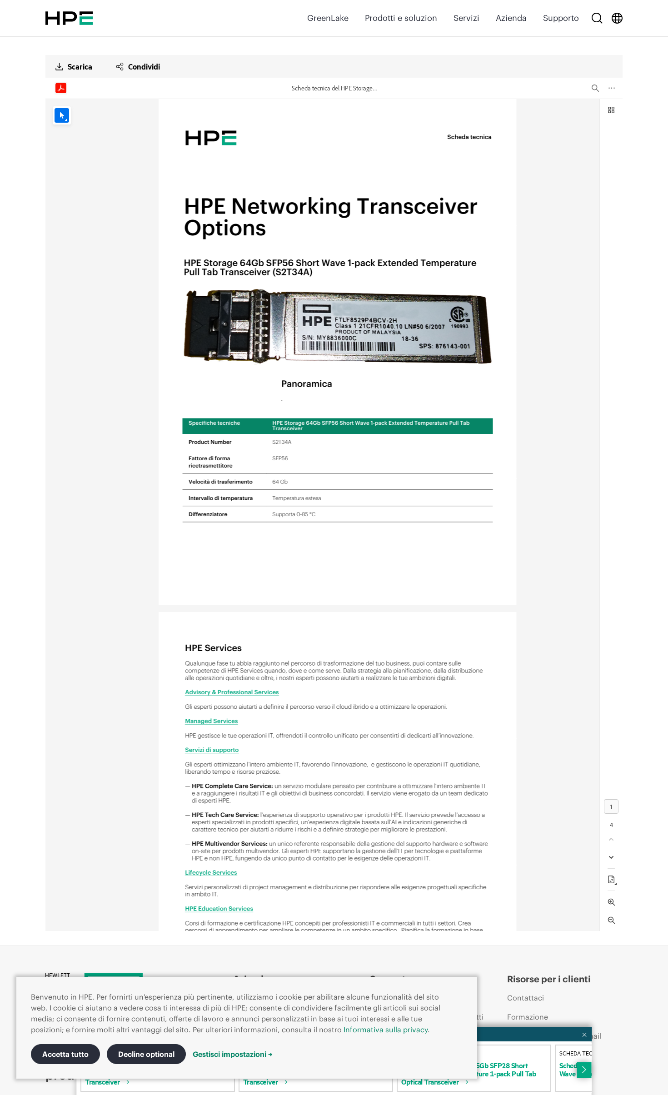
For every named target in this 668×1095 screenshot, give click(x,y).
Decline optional (146, 1054)
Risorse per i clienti (549, 979)
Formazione (527, 1016)
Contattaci (525, 997)
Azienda (511, 18)
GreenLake (328, 18)
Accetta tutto (65, 1054)
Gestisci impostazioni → (233, 1054)
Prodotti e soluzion (401, 18)
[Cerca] (597, 18)
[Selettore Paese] (617, 18)
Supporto (561, 18)
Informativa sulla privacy (386, 1029)
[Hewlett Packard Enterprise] (69, 18)
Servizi (466, 18)
